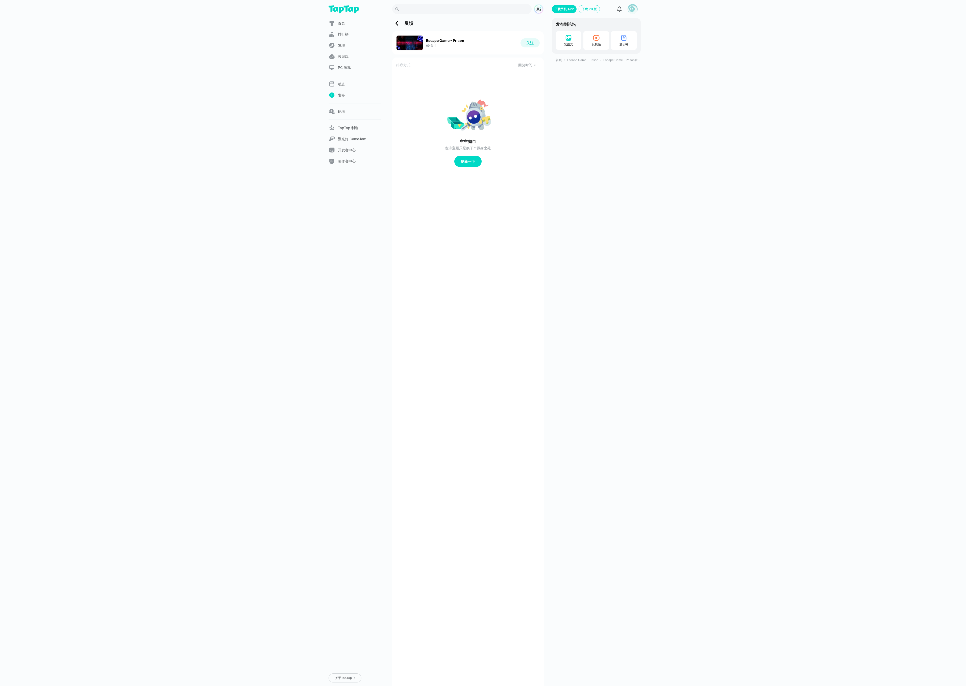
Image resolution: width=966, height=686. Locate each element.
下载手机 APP (564, 9)
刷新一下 (468, 161)
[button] (633, 9)
